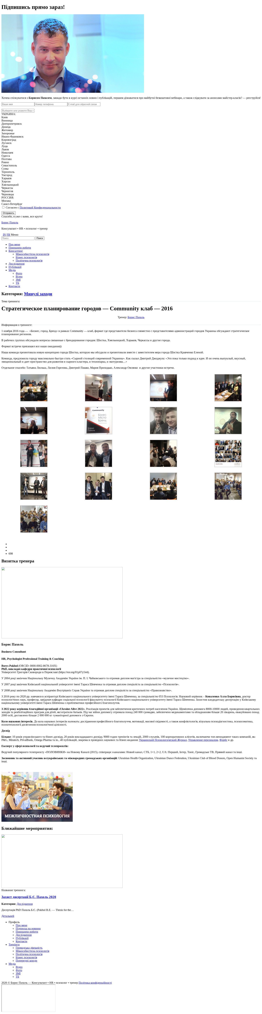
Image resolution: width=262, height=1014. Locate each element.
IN (4, 234)
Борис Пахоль (9, 222)
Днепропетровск (11, 123)
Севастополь (9, 165)
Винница (7, 120)
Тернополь (7, 171)
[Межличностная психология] (37, 820)
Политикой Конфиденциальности (40, 207)
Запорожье (7, 133)
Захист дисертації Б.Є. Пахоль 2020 (28, 897)
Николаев (7, 152)
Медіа (12, 270)
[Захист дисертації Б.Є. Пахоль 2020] (62, 886)
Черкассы (7, 187)
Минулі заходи (38, 293)
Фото (19, 273)
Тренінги (14, 944)
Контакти (14, 286)
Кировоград (8, 139)
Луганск (6, 142)
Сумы (5, 168)
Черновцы (7, 194)
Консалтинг (16, 250)
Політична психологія (29, 260)
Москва (6, 200)
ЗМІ (18, 279)
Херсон (6, 181)
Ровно (5, 162)
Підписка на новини (28, 928)
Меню (14, 234)
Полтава (6, 159)
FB (8, 234)
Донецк (6, 126)
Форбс (223, 739)
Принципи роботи (20, 247)
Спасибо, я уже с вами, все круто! (22, 216)
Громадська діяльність (29, 947)
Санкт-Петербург (11, 203)
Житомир (7, 130)
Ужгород (6, 175)
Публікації (15, 266)
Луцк (4, 146)
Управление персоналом (203, 739)
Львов (5, 149)
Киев (4, 117)
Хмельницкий (10, 184)
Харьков (6, 178)
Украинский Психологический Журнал (163, 739)
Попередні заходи (26, 960)
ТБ (17, 282)
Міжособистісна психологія (32, 254)
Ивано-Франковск (12, 136)
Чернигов (7, 191)
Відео (19, 276)
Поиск (40, 238)
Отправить (8, 213)
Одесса (5, 155)
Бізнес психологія (26, 257)
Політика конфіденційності (95, 982)
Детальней (7, 916)
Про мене (14, 244)
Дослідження (16, 263)
